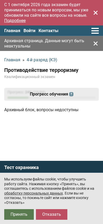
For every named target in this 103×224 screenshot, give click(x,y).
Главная (12, 30)
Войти (29, 30)
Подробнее (15, 20)
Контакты (48, 30)
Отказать (51, 214)
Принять (19, 214)
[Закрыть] (95, 13)
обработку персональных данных (33, 193)
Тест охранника (21, 167)
